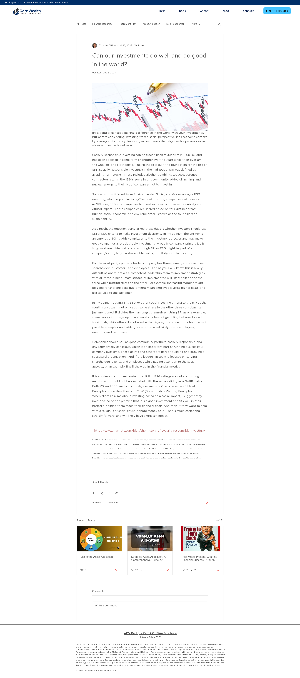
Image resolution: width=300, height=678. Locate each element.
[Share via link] (116, 493)
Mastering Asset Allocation (96, 556)
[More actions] (206, 46)
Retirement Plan (127, 24)
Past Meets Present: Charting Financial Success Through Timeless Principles (199, 558)
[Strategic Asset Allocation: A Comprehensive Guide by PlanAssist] (150, 538)
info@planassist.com (58, 2)
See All (219, 520)
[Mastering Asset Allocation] (99, 538)
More (194, 24)
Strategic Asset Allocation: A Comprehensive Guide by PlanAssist (148, 558)
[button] (219, 24)
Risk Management (175, 24)
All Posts (81, 24)
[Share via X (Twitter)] (101, 493)
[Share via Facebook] (93, 493)
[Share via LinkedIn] (109, 493)
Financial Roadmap (102, 24)
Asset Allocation (151, 24)
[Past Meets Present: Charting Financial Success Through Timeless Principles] (200, 538)
